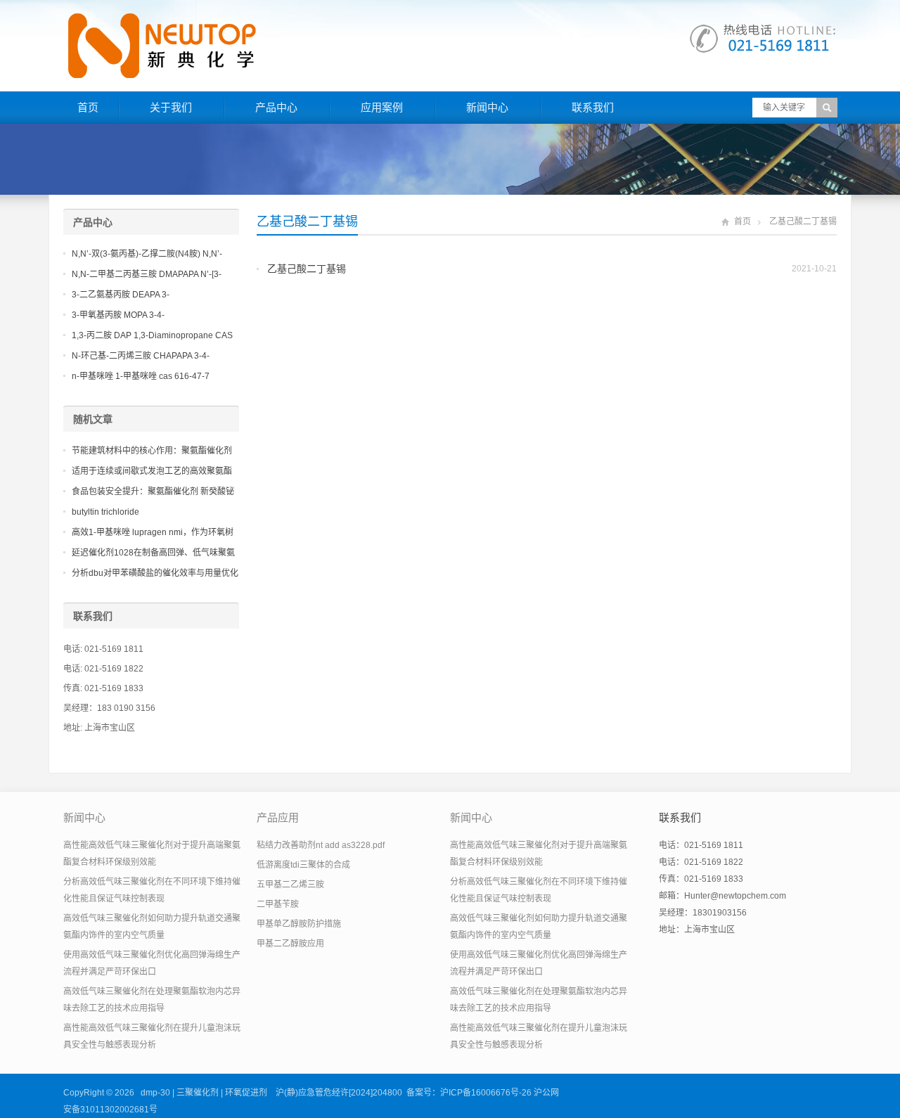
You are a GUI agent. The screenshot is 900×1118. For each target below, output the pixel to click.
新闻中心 (487, 107)
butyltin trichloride (105, 512)
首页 (87, 107)
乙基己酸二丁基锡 (306, 268)
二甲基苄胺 (278, 904)
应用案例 (382, 107)
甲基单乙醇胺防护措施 (299, 924)
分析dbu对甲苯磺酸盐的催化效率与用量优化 (155, 573)
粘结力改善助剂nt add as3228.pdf (321, 845)
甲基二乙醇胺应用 (290, 944)
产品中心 (276, 107)
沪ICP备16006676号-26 (486, 1093)
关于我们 (171, 107)
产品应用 (278, 817)
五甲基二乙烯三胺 (290, 884)
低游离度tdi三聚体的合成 (303, 865)
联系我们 (593, 107)
